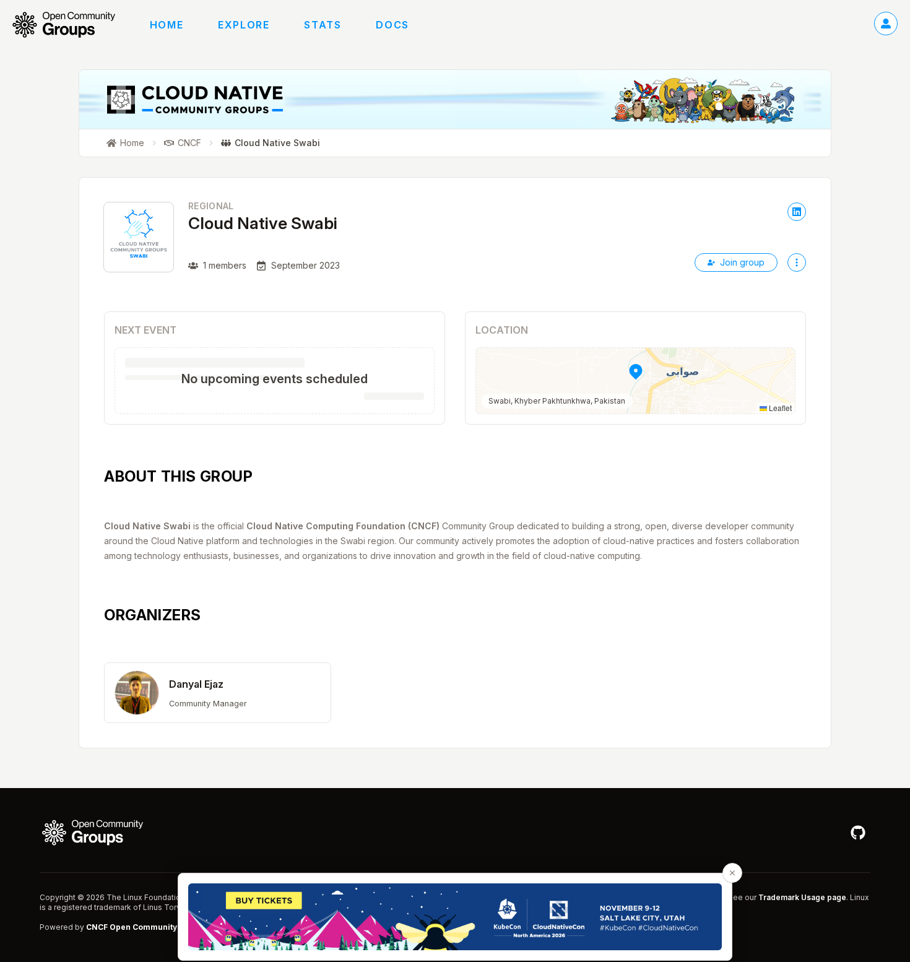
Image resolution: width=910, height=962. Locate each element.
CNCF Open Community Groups (147, 927)
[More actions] (796, 262)
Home (166, 25)
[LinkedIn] (796, 211)
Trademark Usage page (802, 897)
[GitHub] (858, 832)
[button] (635, 381)
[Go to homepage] (70, 25)
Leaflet (779, 407)
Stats (322, 25)
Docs (392, 25)
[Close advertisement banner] (732, 873)
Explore (243, 25)
